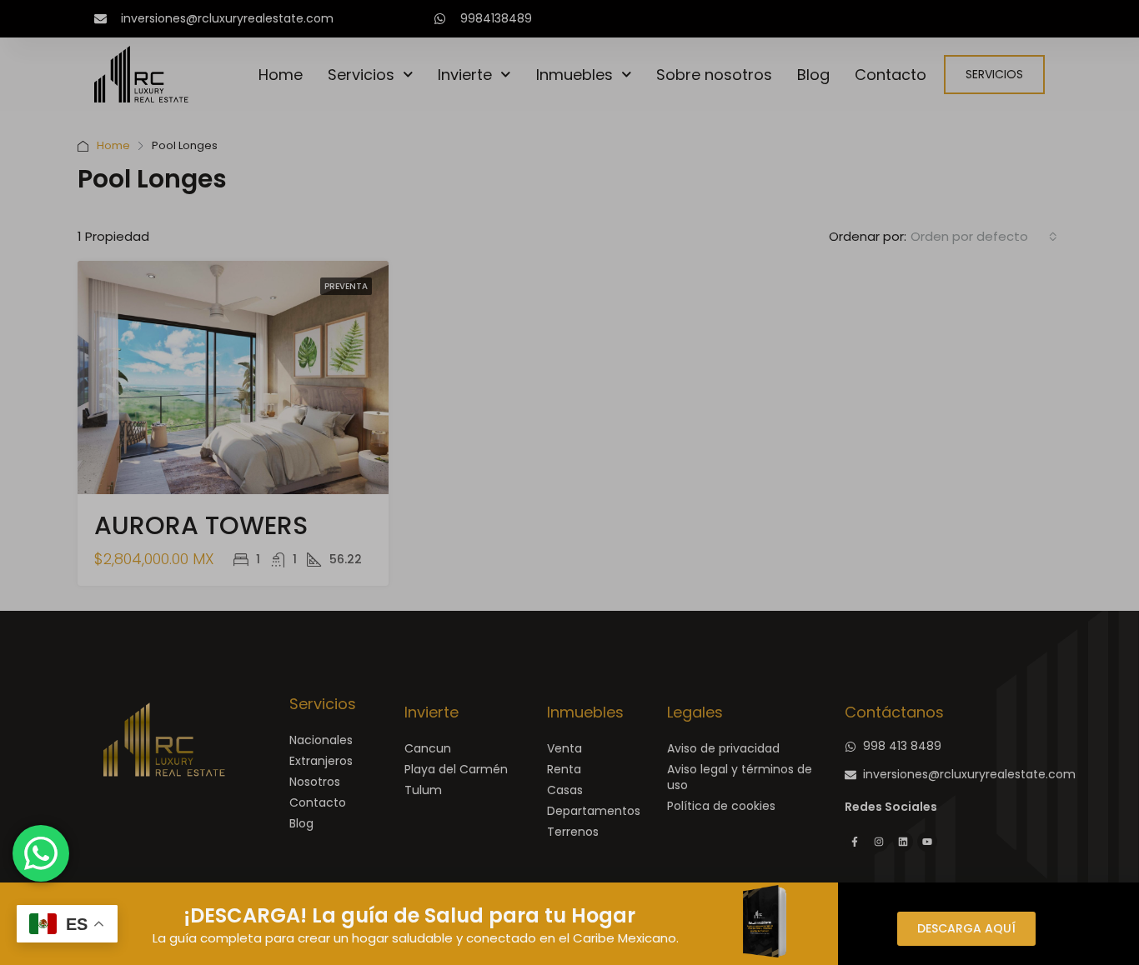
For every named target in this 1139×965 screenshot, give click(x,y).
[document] (569, 482)
